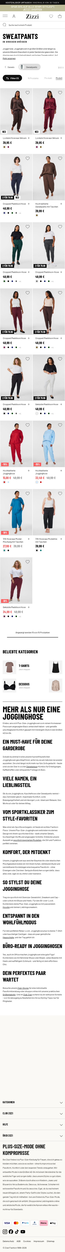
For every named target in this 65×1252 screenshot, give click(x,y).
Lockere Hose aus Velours (15, 137)
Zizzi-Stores (23, 987)
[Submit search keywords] (4, 25)
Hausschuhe (8, 937)
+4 (20, 212)
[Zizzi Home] (32, 16)
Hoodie (6, 907)
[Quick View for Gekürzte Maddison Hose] (61, 404)
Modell (59, 77)
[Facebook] (11, 1231)
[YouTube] (23, 1231)
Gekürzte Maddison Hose (46, 404)
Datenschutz (8, 1241)
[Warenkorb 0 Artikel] (59, 16)
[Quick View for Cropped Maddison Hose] (29, 204)
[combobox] (32, 25)
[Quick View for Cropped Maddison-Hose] (29, 272)
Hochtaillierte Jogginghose (9, 472)
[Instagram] (5, 1231)
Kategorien (8, 1102)
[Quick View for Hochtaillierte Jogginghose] (29, 471)
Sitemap (51, 1241)
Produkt (48, 77)
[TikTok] (17, 1231)
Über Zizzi (8, 1135)
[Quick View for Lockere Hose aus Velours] (29, 138)
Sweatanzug (31, 766)
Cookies (27, 1241)
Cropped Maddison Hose (14, 203)
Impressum (39, 1241)
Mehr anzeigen (9, 58)
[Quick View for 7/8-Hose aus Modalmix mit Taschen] (61, 539)
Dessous (23, 685)
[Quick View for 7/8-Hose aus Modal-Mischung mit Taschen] (29, 539)
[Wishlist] (27, 92)
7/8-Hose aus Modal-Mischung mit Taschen (13, 540)
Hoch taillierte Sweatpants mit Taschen (46, 205)
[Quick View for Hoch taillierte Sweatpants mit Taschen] (61, 204)
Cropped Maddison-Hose (14, 271)
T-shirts (23, 667)
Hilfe (5, 1124)
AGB (19, 1241)
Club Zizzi (27, 994)
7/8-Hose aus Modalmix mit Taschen (46, 540)
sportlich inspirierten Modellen (27, 840)
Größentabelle (9, 994)
